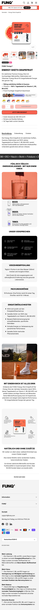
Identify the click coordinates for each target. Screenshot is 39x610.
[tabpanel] (19, 142)
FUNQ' (7, 545)
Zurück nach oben (19, 477)
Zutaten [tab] (28, 133)
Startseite (4, 12)
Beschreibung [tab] (7, 133)
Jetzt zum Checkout (19, 112)
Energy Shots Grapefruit (15, 12)
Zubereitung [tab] (18, 133)
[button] (32, 3)
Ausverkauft (26, 106)
